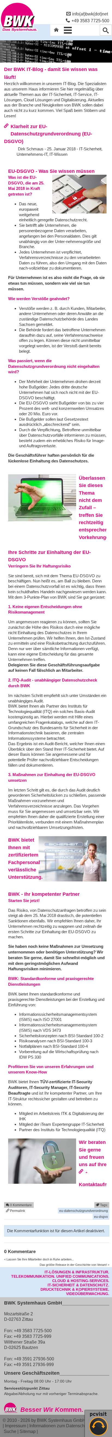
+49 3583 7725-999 (32, 1336)
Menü (67, 30)
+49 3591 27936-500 (34, 1358)
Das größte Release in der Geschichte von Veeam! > (74, 1265)
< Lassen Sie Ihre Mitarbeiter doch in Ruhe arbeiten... (39, 1259)
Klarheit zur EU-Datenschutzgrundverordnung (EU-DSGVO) (48, 134)
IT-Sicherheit (90, 149)
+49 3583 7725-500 (90, 20)
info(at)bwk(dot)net (90, 13)
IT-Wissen (58, 154)
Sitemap (28, 1431)
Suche (10, 1431)
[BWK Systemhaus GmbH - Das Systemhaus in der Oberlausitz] (19, 31)
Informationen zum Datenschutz (59, 1425)
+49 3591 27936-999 (34, 1364)
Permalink (17, 1211)
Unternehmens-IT (32, 154)
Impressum (15, 1425)
